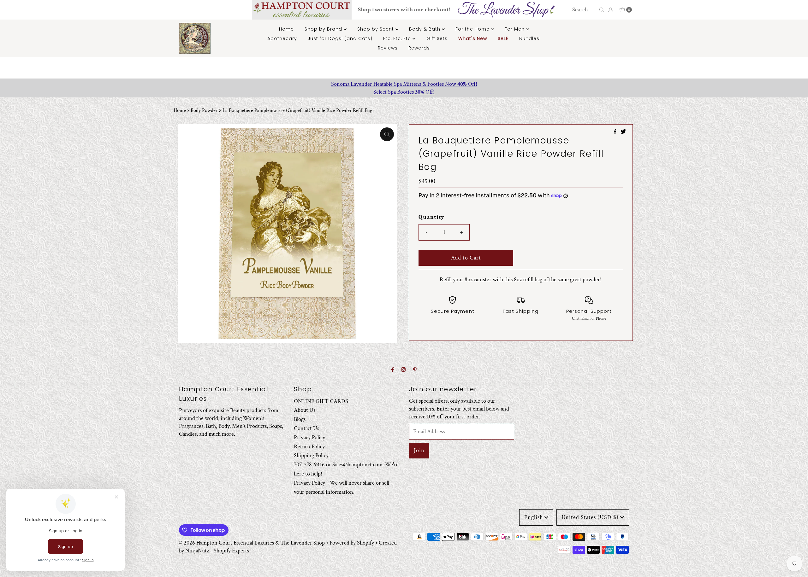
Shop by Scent (376, 29)
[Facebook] (392, 370)
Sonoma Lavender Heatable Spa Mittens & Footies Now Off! (404, 84)
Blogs (300, 419)
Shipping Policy (311, 455)
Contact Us (306, 428)
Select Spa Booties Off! (404, 92)
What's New (472, 38)
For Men (515, 29)
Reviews (388, 48)
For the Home (473, 29)
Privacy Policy (309, 437)
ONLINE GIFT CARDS (321, 401)
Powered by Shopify (352, 542)
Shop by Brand (324, 29)
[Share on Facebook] (616, 132)
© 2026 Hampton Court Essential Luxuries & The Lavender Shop (252, 542)
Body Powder (204, 110)
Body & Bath (425, 29)
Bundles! (530, 38)
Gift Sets (437, 38)
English (533, 517)
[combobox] (584, 9)
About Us (304, 410)
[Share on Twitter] (623, 132)
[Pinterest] (415, 370)
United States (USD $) (590, 517)
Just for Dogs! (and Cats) (340, 38)
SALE (503, 38)
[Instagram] (403, 370)
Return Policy (309, 446)
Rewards (419, 48)
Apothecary (282, 38)
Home (286, 29)
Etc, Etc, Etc (398, 38)
